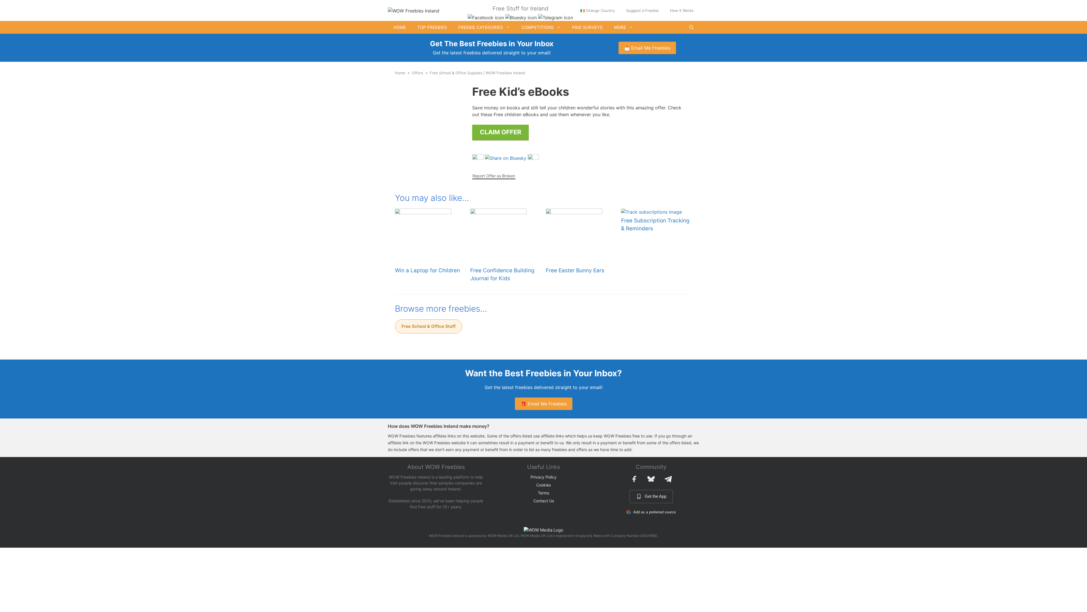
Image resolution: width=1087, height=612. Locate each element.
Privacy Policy (543, 477)
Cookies (543, 485)
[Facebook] (634, 479)
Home (399, 27)
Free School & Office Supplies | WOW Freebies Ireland (477, 73)
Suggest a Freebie (642, 10)
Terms (543, 492)
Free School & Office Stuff (428, 326)
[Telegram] (668, 479)
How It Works (682, 10)
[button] (691, 27)
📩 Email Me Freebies (647, 48)
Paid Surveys (587, 27)
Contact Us (543, 500)
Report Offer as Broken (493, 175)
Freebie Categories (480, 27)
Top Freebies (432, 27)
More (620, 27)
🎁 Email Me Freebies (544, 404)
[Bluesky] (651, 479)
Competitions (537, 27)
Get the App (655, 496)
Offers (417, 73)
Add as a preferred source (654, 512)
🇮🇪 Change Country (597, 10)
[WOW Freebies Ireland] (413, 10)
